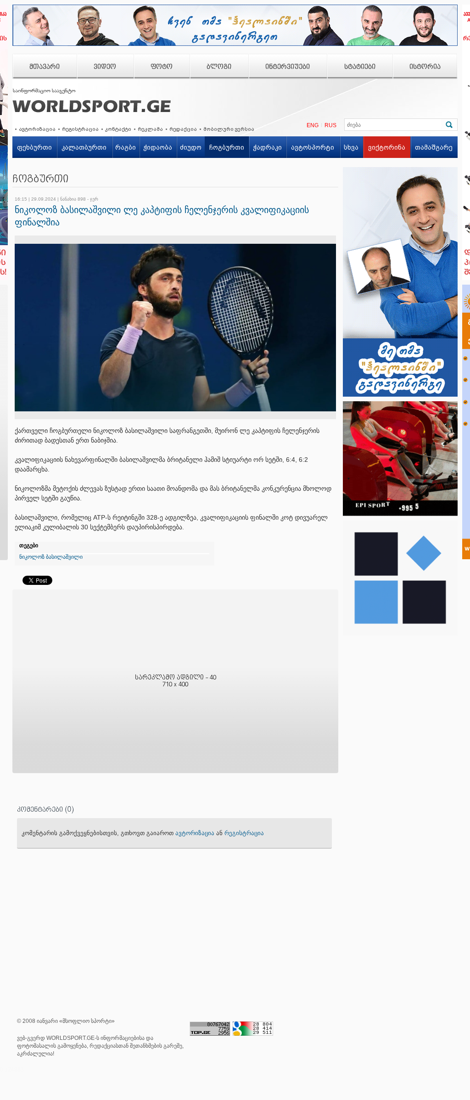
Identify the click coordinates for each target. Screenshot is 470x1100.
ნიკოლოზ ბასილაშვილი (51, 557)
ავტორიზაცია (37, 129)
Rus (330, 125)
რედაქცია (183, 129)
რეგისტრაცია (80, 129)
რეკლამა (150, 129)
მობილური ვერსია (228, 129)
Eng (313, 125)
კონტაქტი (118, 129)
